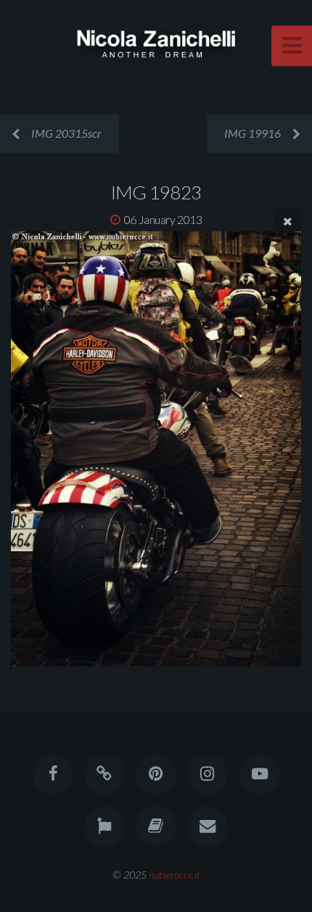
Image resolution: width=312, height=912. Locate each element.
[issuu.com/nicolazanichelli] (156, 826)
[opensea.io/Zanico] (104, 774)
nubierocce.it (174, 875)
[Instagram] (207, 774)
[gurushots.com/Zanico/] (104, 826)
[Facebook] (52, 774)
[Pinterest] (156, 774)
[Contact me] (207, 826)
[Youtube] (259, 774)
